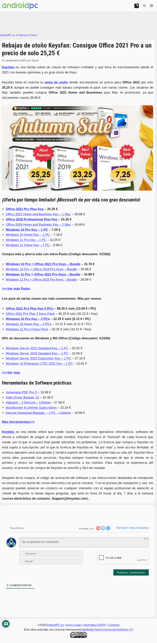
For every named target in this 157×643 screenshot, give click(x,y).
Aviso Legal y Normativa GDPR (86, 625)
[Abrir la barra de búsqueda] (144, 6)
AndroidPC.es (7, 35)
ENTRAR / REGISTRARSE (132, 528)
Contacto (113, 625)
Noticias (23, 35)
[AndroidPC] (20, 6)
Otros (34, 35)
